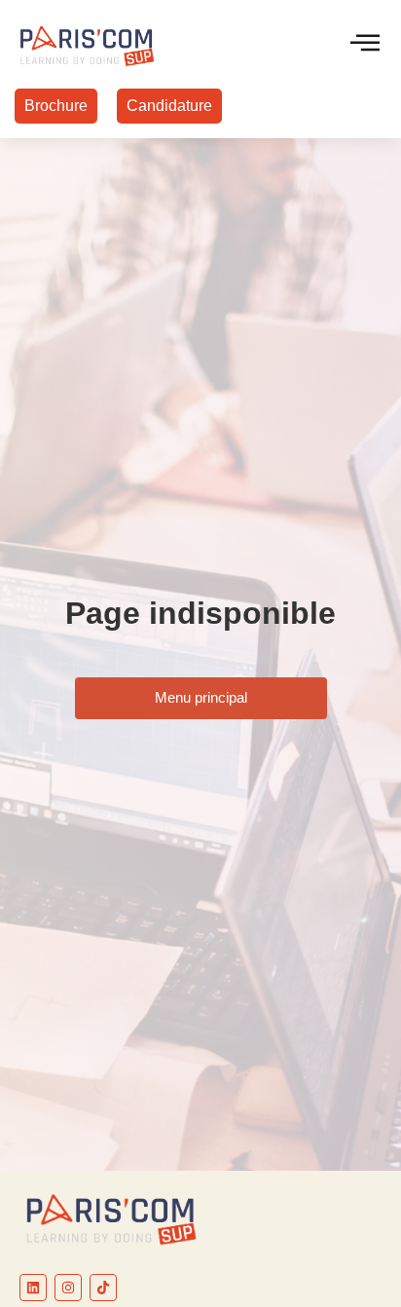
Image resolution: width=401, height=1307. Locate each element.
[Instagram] (68, 1287)
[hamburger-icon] (364, 44)
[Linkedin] (33, 1287)
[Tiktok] (103, 1287)
